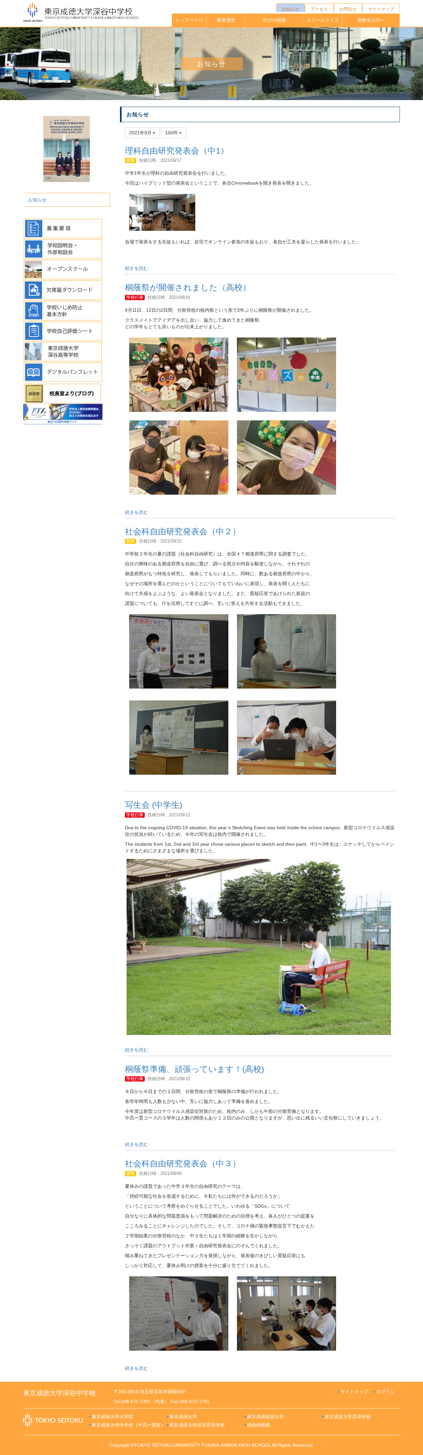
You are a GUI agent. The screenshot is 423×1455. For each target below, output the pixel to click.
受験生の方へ (371, 20)
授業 (130, 160)
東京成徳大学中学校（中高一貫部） (129, 1425)
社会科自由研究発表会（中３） (183, 1163)
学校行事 (134, 297)
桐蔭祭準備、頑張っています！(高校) (194, 1069)
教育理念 (226, 20)
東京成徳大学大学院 (112, 1416)
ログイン (385, 1391)
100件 (172, 132)
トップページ (189, 20)
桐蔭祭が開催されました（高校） (188, 287)
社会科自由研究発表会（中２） (183, 531)
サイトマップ (354, 1391)
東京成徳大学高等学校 (348, 1416)
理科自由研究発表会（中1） (177, 150)
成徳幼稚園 (258, 1425)
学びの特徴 (274, 20)
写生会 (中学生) (153, 804)
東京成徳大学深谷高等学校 (197, 1425)
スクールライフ (322, 20)
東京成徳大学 (183, 1416)
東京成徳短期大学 (265, 1416)
